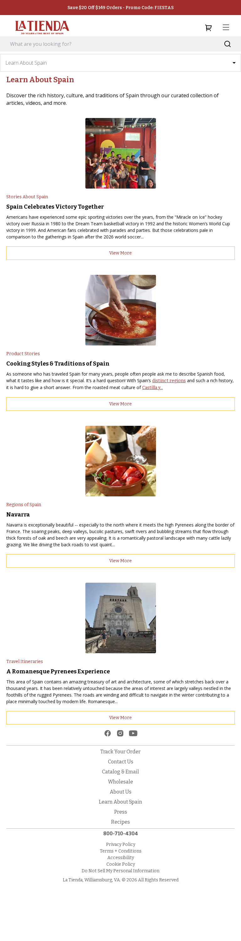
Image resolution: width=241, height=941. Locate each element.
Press (120, 812)
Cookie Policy (120, 864)
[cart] (208, 27)
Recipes (120, 822)
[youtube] (133, 733)
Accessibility (120, 857)
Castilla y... (152, 387)
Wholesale (120, 782)
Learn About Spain (120, 802)
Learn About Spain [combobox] (26, 62)
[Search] (227, 44)
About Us (120, 792)
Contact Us (120, 762)
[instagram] (120, 733)
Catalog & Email (120, 772)
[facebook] (107, 733)
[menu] (226, 27)
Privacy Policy (120, 844)
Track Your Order (120, 752)
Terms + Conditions (121, 851)
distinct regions (169, 380)
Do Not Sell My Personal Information (120, 871)
